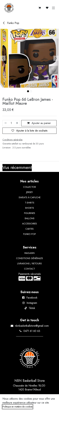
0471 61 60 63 (31, 331)
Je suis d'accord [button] (46, 416)
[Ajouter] (17, 123)
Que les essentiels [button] (26, 416)
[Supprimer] (5, 123)
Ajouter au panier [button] (41, 123)
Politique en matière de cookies (17, 406)
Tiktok (32, 308)
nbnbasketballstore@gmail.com (32, 326)
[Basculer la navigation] (53, 8)
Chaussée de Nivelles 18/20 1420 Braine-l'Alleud (29, 387)
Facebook (31, 297)
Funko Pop (12, 23)
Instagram (32, 303)
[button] (3, 58)
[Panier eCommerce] (40, 8)
